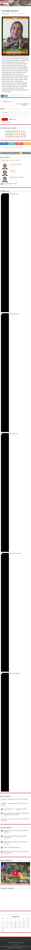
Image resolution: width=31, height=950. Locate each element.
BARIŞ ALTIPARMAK (15, 673)
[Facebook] (14, 944)
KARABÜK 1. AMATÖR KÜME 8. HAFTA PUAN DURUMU (14, 799)
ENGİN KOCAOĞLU (14, 313)
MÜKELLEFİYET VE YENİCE (17, 177)
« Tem (2, 931)
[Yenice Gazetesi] (15, 3)
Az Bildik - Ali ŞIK (19, 942)
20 (15, 925)
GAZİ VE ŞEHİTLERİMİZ (15, 164)
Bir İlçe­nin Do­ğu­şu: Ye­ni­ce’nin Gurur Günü (10, 160)
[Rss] (13, 944)
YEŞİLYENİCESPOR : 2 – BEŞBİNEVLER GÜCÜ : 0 (15, 809)
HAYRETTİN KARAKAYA (15, 553)
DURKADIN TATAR (14, 194)
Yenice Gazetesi (18, 948)
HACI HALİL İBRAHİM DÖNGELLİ (22, 104)
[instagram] (17, 944)
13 (15, 923)
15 (23, 923)
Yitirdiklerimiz (22, 13)
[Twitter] (16, 944)
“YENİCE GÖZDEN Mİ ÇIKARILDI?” (11, 847)
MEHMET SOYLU (7, 101)
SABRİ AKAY (13, 170)
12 (11, 923)
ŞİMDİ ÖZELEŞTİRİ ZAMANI (10, 183)
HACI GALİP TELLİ (14, 433)
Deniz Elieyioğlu (6, 13)
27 (15, 927)
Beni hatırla (13, 119)
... (22, 948)
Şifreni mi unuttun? (6, 122)
